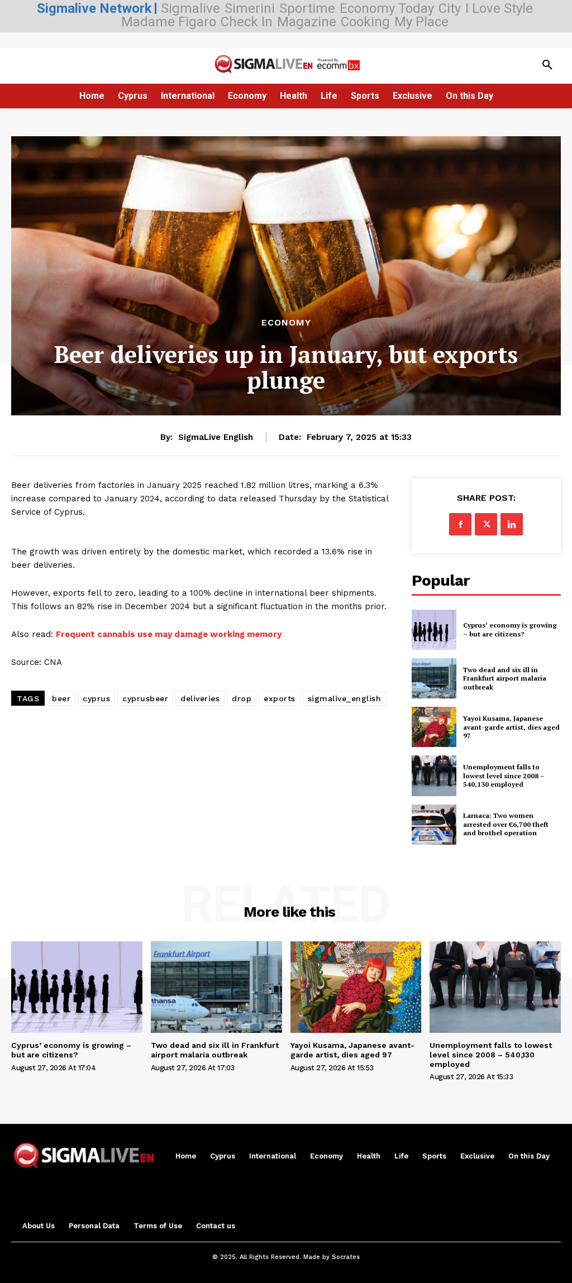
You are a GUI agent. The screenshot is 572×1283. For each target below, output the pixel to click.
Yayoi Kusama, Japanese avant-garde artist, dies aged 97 (511, 727)
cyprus (96, 698)
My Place (421, 21)
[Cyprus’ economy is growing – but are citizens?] (434, 630)
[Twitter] (486, 524)
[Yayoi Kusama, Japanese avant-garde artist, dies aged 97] (434, 727)
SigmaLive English (215, 437)
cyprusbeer (145, 698)
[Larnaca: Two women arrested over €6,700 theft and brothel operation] (434, 825)
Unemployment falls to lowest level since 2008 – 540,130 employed (504, 775)
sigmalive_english (345, 698)
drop (241, 698)
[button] (547, 65)
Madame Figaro (168, 21)
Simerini (250, 8)
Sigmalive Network (94, 8)
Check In (247, 21)
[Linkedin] (511, 524)
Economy (286, 322)
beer (61, 698)
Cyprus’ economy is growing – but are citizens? (510, 629)
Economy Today (387, 8)
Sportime (307, 8)
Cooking (365, 21)
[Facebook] (460, 524)
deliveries (200, 698)
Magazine (306, 21)
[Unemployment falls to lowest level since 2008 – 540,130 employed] (434, 775)
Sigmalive (190, 8)
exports (279, 698)
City (449, 8)
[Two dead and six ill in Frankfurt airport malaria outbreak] (434, 678)
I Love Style (499, 8)
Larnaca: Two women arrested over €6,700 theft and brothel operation (506, 824)
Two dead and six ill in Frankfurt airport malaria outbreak (504, 678)
